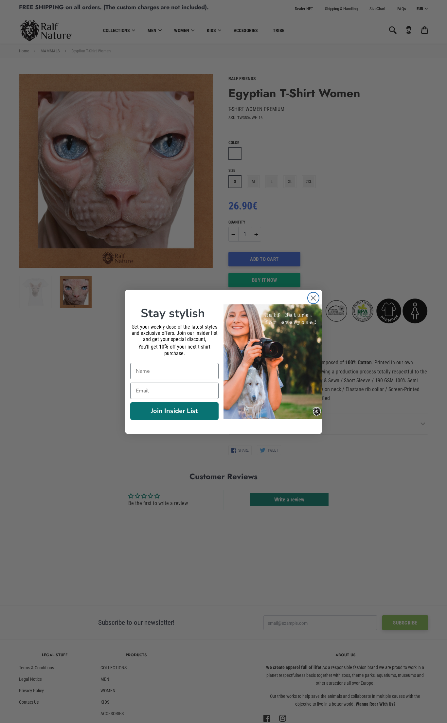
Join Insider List (174, 411)
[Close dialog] (313, 298)
